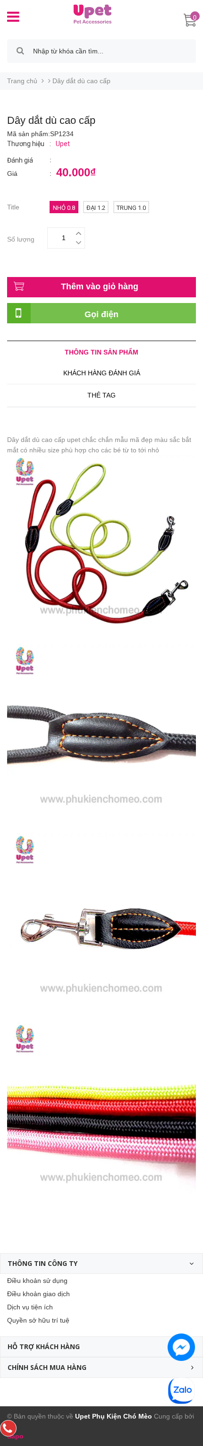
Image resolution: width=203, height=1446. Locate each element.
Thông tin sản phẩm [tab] (101, 352)
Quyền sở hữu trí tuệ (38, 1320)
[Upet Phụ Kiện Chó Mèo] (88, 13)
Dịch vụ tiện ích (30, 1307)
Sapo (15, 1436)
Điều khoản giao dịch (38, 1294)
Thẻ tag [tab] (101, 395)
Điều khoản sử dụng (37, 1280)
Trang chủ (22, 81)
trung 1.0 (131, 207)
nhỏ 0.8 (64, 207)
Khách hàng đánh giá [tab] (101, 373)
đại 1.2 (95, 207)
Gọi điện (101, 314)
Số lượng (20, 238)
